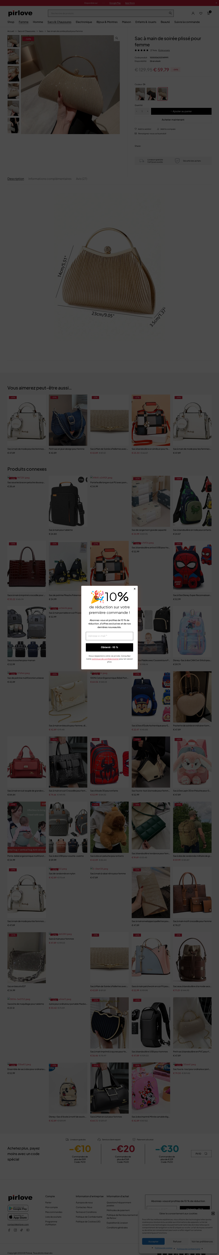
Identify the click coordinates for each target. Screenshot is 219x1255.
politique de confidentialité (105, 659)
